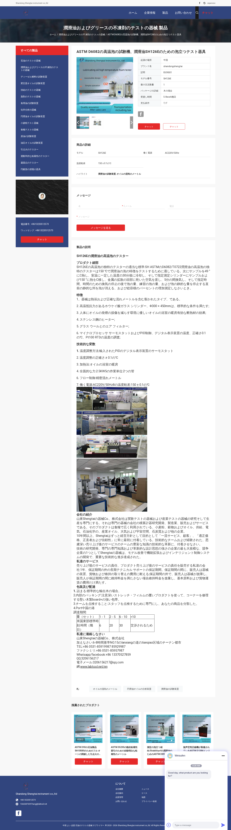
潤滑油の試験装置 (170, 689)
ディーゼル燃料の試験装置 (34, 76)
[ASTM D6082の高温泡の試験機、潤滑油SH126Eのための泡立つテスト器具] (105, 85)
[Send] (223, 824)
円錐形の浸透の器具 (31, 169)
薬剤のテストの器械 (31, 96)
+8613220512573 (40, 224)
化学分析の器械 (28, 109)
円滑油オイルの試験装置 (33, 116)
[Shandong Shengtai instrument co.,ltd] (26, 12)
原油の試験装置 (28, 136)
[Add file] (169, 824)
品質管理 (119, 797)
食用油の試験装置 (29, 103)
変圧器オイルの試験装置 (33, 83)
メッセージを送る (101, 227)
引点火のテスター (29, 149)
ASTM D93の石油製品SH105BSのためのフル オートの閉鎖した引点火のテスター (88, 751)
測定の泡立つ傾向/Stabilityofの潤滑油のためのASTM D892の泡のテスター (159, 751)
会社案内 (119, 793)
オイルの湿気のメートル (105, 689)
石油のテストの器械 (31, 60)
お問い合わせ (121, 801)
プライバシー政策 (149, 801)
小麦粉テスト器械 (29, 123)
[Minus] (223, 756)
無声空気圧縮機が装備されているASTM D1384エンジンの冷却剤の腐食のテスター (196, 751)
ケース (144, 793)
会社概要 (119, 789)
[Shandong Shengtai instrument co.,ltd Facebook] (200, 3)
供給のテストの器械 (31, 90)
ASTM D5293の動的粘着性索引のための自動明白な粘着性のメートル (124, 750)
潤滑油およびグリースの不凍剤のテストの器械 (82, 34)
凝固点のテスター (29, 162)
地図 (143, 797)
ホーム (53, 34)
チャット (42, 239)
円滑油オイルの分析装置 (139, 689)
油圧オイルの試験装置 (32, 143)
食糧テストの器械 (29, 129)
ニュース (145, 789)
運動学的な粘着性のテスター (35, 156)
